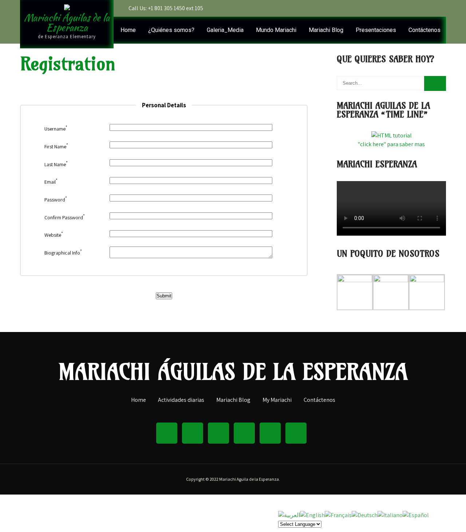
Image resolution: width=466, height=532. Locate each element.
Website (53, 235)
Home (128, 30)
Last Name (56, 164)
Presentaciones (376, 30)
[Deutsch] (365, 515)
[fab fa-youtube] (438, 8)
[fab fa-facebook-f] (376, 8)
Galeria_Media (225, 30)
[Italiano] (390, 515)
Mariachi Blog (326, 30)
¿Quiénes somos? (171, 30)
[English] (312, 515)
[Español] (416, 515)
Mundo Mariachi (276, 30)
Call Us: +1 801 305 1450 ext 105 (166, 8)
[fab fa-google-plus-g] (244, 433)
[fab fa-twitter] (407, 8)
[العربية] (289, 515)
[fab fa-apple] (423, 8)
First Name (56, 146)
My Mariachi (277, 400)
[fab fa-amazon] (391, 8)
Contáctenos (424, 30)
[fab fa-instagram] (270, 433)
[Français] (338, 515)
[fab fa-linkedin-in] (218, 433)
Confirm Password (64, 217)
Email (51, 182)
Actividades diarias (181, 400)
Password (55, 199)
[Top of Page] (436, 516)
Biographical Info (63, 252)
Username (55, 128)
